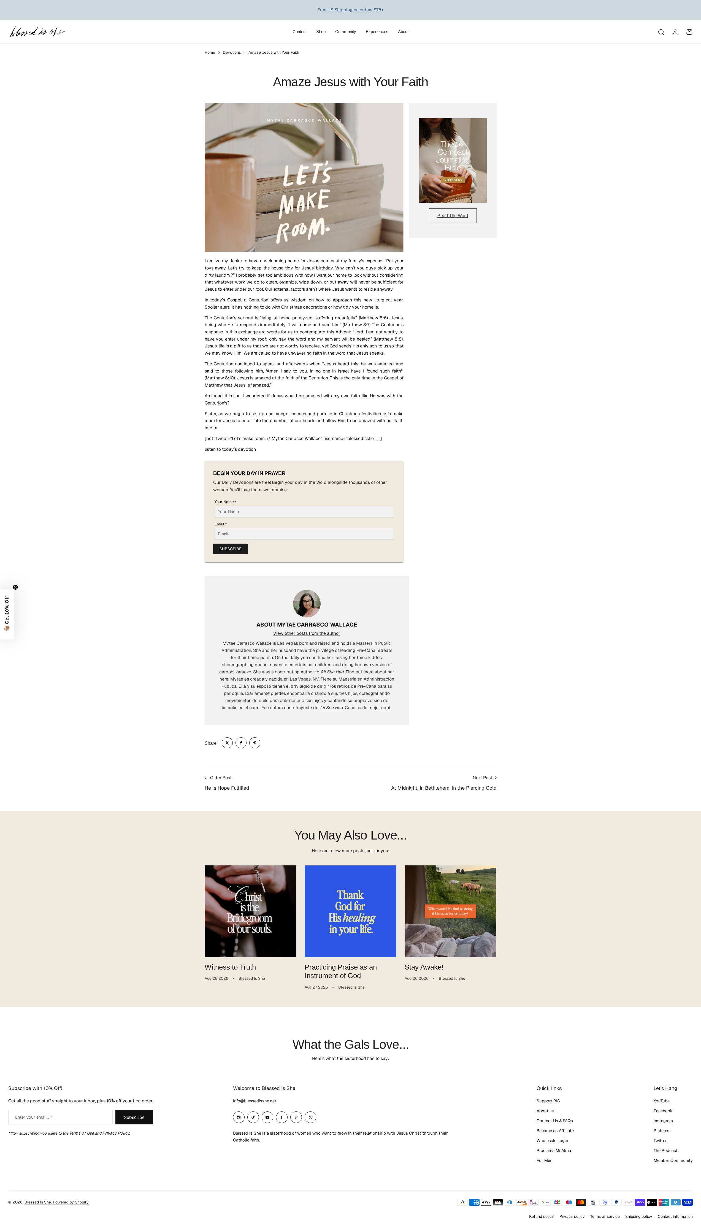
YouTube (662, 1100)
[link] (227, 742)
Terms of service (605, 1216)
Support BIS (548, 1100)
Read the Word (452, 215)
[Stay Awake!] (450, 911)
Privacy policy (572, 1216)
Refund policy (541, 1216)
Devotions (232, 52)
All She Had (332, 672)
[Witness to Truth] (250, 911)
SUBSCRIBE (230, 548)
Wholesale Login (552, 1140)
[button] (7, 614)
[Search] (661, 32)
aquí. (386, 708)
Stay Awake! (424, 967)
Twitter (660, 1140)
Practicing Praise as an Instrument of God (341, 971)
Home (210, 52)
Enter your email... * (33, 1117)
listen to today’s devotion (230, 449)
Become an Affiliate (555, 1130)
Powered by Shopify (71, 1202)
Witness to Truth (230, 967)
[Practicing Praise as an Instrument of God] (350, 911)
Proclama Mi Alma (554, 1150)
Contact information (675, 1216)
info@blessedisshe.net (254, 1100)
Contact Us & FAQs (555, 1120)
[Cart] (689, 32)
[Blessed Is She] (37, 32)
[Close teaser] (15, 587)
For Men (545, 1160)
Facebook (663, 1110)
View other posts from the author (306, 633)
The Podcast (666, 1150)
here (224, 679)
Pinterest (662, 1130)
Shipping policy (638, 1216)
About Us (545, 1110)
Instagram (663, 1120)
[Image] (453, 160)
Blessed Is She (38, 1202)
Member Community (673, 1160)
